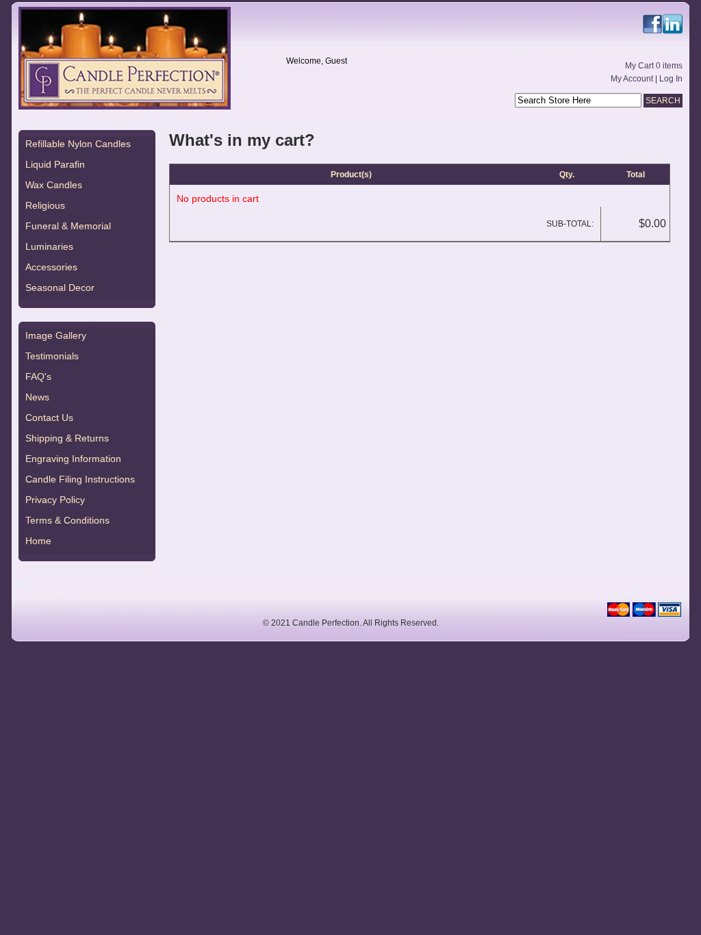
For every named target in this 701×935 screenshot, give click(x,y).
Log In (671, 79)
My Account (632, 79)
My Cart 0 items (654, 66)
